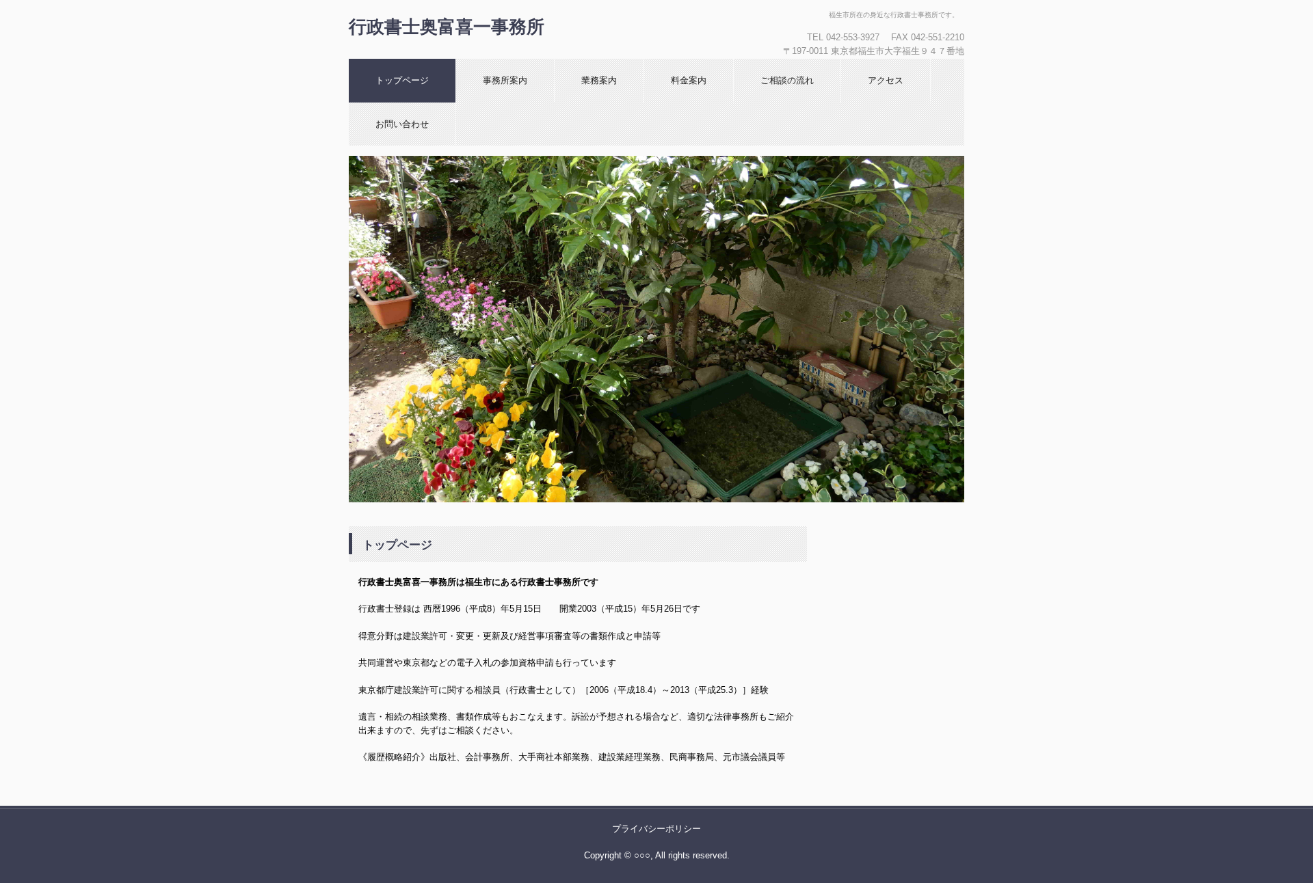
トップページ (402, 80)
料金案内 (688, 80)
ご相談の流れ (787, 80)
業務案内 (599, 80)
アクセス (885, 80)
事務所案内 (505, 80)
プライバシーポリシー (656, 829)
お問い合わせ (402, 124)
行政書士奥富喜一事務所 (446, 26)
